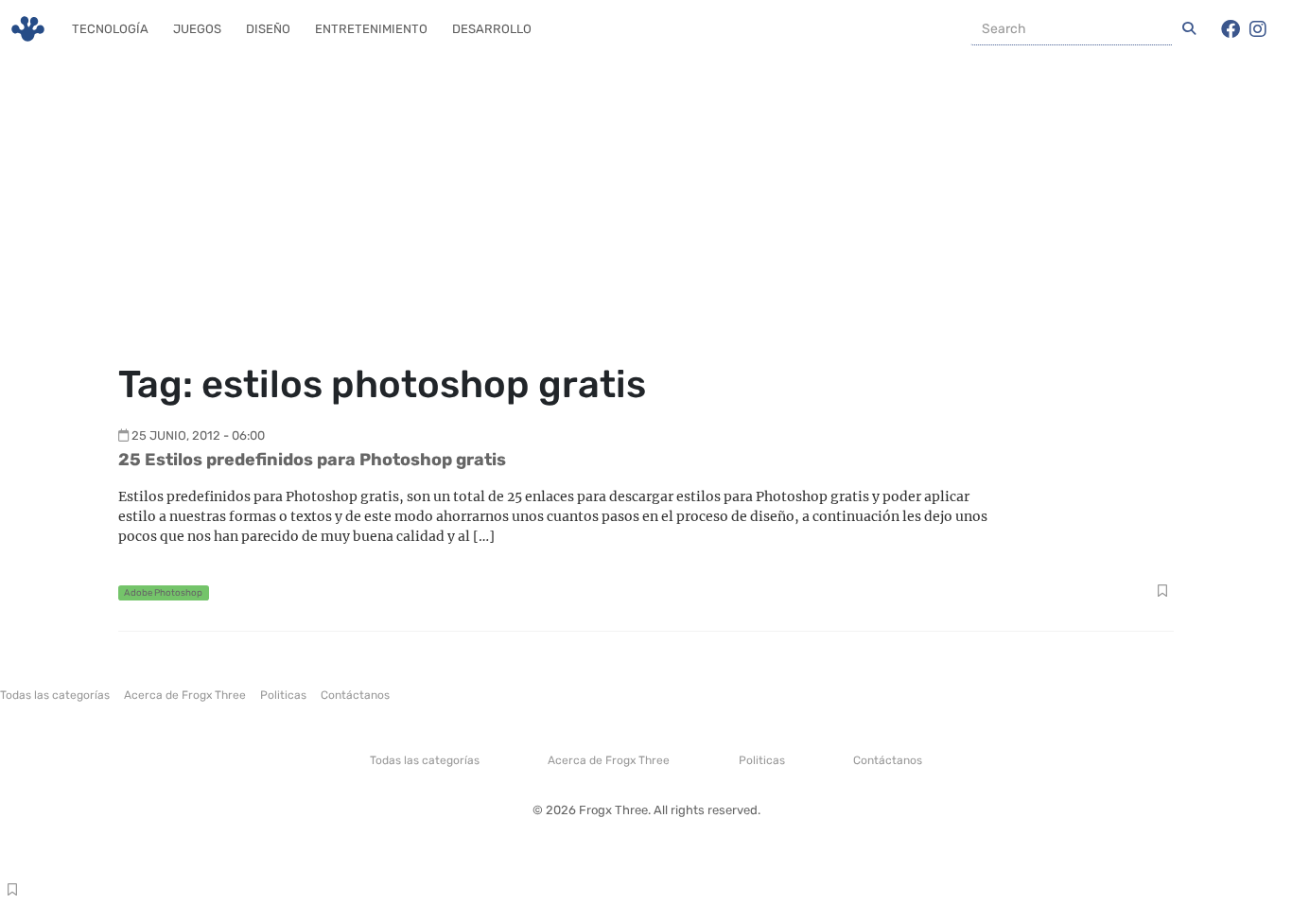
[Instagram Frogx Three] (1257, 29)
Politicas (283, 695)
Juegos (197, 29)
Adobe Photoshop (163, 592)
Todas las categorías (55, 695)
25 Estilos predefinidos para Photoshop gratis (312, 459)
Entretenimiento (371, 29)
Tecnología (110, 29)
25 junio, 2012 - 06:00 (198, 435)
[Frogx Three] (27, 29)
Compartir (1162, 592)
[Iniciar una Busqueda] (1189, 29)
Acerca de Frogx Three (185, 695)
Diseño (268, 29)
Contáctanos (355, 695)
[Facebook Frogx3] (1230, 29)
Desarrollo (492, 29)
